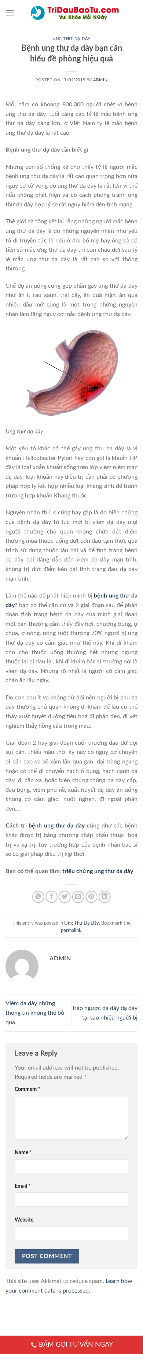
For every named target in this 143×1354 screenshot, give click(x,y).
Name (23, 1152)
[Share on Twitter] (65, 897)
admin (100, 80)
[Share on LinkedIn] (105, 897)
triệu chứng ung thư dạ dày (97, 871)
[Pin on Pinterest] (91, 897)
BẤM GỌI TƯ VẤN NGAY (76, 1344)
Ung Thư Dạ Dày (71, 39)
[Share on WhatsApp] (38, 897)
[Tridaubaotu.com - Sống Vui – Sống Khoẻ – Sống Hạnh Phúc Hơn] (75, 13)
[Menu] (10, 13)
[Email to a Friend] (78, 897)
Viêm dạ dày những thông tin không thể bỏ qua (35, 1012)
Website (24, 1220)
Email (22, 1186)
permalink (71, 930)
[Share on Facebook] (51, 897)
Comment (27, 1089)
